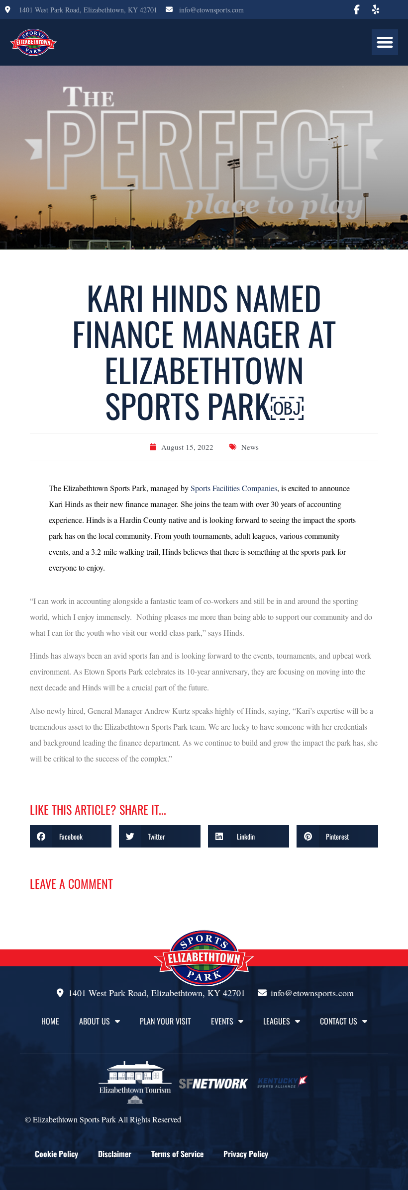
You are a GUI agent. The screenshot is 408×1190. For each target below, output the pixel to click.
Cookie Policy (56, 1154)
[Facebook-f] (356, 9)
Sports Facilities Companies (234, 488)
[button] (385, 42)
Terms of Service (177, 1154)
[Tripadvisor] (394, 9)
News (250, 447)
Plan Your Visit (165, 1021)
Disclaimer (114, 1154)
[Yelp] (375, 9)
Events (222, 1021)
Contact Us (338, 1021)
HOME (50, 1021)
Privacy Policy (245, 1154)
